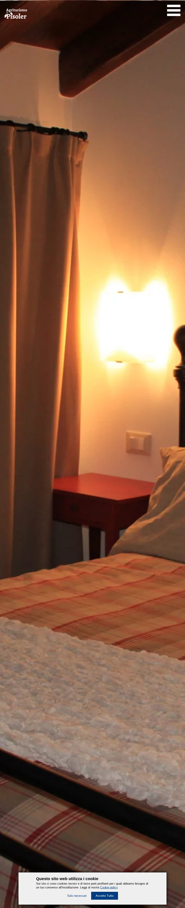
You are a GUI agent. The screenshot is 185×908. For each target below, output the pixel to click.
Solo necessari (77, 895)
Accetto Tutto (104, 895)
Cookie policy (109, 887)
